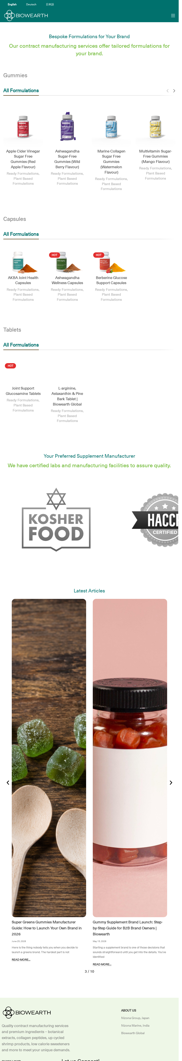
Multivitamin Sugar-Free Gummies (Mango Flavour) (155, 156)
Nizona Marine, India (135, 1025)
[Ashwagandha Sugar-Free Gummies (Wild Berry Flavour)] (67, 127)
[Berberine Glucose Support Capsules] (111, 262)
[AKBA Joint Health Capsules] (23, 262)
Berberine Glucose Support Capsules (111, 280)
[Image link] (26, 1012)
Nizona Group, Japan (135, 1018)
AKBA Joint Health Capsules (23, 280)
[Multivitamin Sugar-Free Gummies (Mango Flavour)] (155, 127)
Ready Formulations (23, 173)
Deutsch (31, 4)
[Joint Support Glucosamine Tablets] (23, 373)
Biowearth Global (132, 1033)
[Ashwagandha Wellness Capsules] (67, 262)
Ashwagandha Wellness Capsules (67, 280)
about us (128, 1010)
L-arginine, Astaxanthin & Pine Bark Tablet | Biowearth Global (67, 396)
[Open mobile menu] (173, 15)
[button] (8, 783)
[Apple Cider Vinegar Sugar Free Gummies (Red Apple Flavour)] (23, 127)
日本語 (50, 4)
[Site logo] (25, 15)
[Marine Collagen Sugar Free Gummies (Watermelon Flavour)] (111, 127)
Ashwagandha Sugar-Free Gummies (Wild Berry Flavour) (67, 159)
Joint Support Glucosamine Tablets (23, 391)
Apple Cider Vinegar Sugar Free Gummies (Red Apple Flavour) (23, 159)
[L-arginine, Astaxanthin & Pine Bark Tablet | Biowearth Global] (67, 373)
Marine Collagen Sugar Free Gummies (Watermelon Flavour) (111, 162)
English (12, 4)
